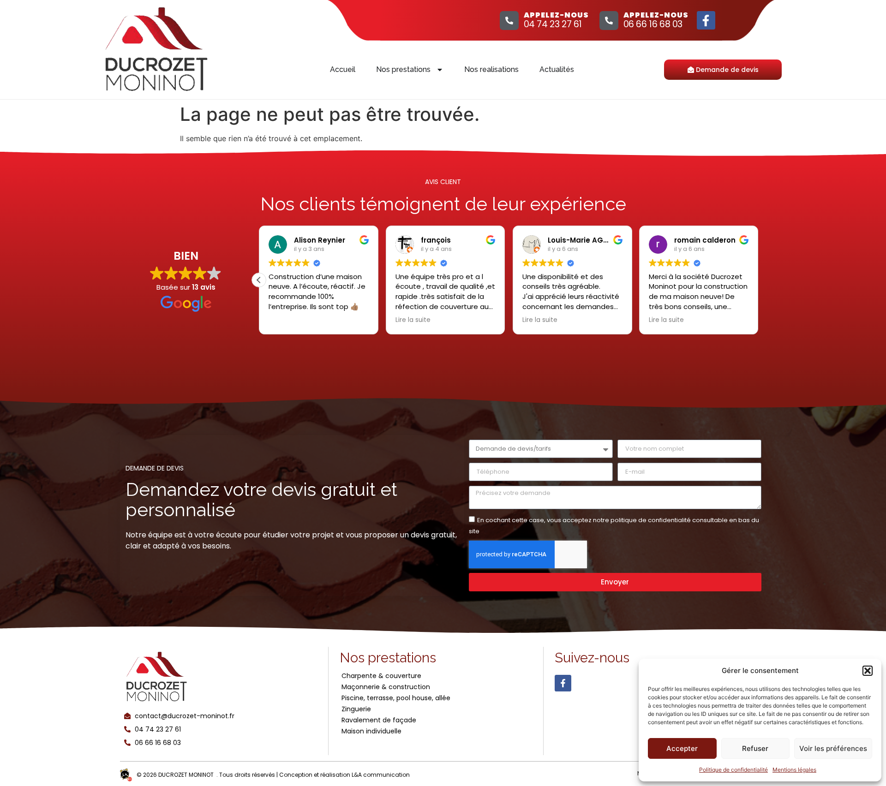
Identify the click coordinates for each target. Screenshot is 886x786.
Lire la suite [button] (413, 320)
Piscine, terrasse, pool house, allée (395, 698)
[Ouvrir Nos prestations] (439, 69)
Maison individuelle (371, 731)
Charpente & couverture (381, 675)
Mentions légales (794, 769)
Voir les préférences (833, 748)
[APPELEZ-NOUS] (509, 20)
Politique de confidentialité (733, 769)
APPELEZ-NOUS (556, 15)
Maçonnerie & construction (385, 686)
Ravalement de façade (378, 720)
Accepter (682, 748)
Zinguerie (356, 709)
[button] (867, 670)
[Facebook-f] (706, 20)
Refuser (755, 748)
